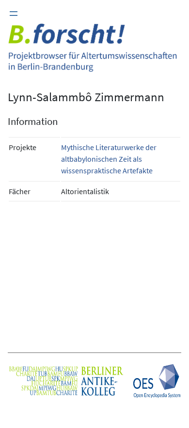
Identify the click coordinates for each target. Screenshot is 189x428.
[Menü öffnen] (13, 13)
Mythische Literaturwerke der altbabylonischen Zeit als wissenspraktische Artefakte (109, 158)
